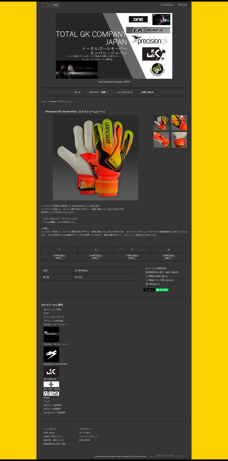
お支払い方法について (53, 436)
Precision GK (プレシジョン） (62, 101)
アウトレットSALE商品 (53, 321)
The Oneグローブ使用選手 (55, 413)
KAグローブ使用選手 (52, 409)
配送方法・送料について (54, 440)
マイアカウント (167, 4)
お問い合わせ (147, 92)
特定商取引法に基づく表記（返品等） (163, 272)
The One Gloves (52, 389)
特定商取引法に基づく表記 (55, 444)
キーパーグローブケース (54, 317)
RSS (81, 440)
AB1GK (47, 398)
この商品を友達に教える (157, 276)
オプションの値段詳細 (156, 268)
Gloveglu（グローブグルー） (56, 324)
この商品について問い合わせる (160, 280)
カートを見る (84, 433)
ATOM (87, 440)
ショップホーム (50, 429)
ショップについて (125, 92)
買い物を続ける (153, 284)
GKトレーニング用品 (52, 309)
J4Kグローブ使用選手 (53, 405)
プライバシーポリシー (88, 436)
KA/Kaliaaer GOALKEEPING (55, 364)
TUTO (46, 313)
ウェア (46, 401)
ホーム (78, 92)
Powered (152, 456)
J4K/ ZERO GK (50, 379)
